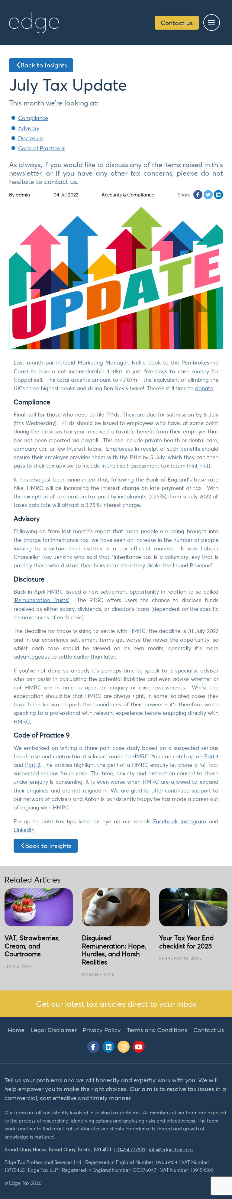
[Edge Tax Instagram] (124, 1047)
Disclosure (30, 138)
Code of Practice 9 (41, 148)
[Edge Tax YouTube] (139, 1047)
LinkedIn (24, 829)
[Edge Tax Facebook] (93, 1047)
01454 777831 (130, 1149)
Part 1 (211, 756)
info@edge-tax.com (171, 1149)
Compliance (33, 118)
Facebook (165, 821)
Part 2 (32, 764)
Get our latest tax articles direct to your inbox (116, 1004)
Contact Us (208, 1030)
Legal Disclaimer (54, 1030)
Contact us (177, 22)
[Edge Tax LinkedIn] (108, 1047)
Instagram (193, 821)
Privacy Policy (102, 1030)
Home (16, 1030)
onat (204, 388)
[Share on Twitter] (208, 194)
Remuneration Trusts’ (42, 600)
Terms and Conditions (157, 1030)
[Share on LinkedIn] (218, 194)
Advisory (28, 128)
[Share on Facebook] (197, 194)
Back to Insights (44, 65)
